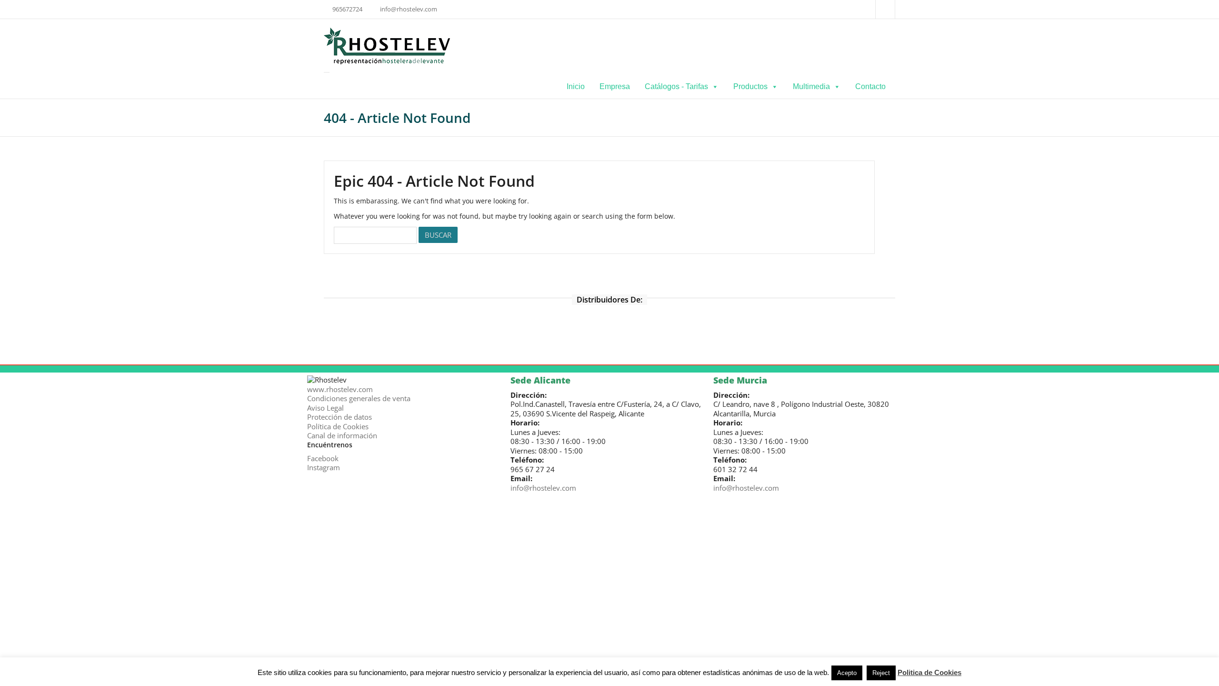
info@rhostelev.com (544, 488)
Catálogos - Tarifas (676, 86)
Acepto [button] (847, 672)
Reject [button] (881, 672)
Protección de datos (339, 417)
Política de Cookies (338, 426)
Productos (750, 86)
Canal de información (342, 435)
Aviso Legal (325, 408)
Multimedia (811, 86)
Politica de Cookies (929, 672)
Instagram (323, 467)
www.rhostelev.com (340, 389)
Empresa (615, 86)
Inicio (576, 86)
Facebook (323, 458)
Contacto (870, 86)
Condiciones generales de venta (358, 398)
